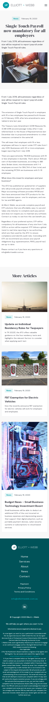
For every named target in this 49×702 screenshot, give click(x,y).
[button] (45, 5)
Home (24, 556)
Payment (24, 584)
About (24, 566)
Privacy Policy (24, 588)
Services (24, 561)
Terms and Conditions (24, 592)
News (24, 571)
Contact (24, 576)
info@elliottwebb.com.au (24, 598)
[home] (18, 5)
